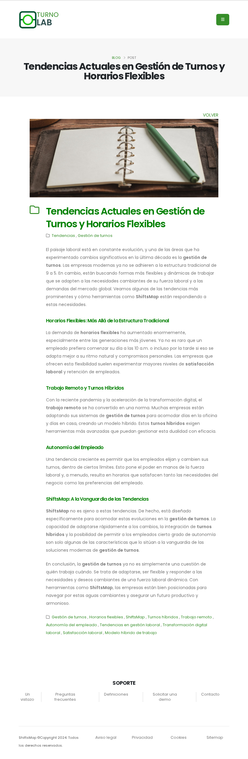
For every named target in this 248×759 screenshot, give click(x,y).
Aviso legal (105, 737)
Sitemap (215, 737)
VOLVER (210, 115)
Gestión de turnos (95, 235)
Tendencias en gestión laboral (130, 624)
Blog (116, 57)
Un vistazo (27, 697)
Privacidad (142, 737)
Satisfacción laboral (82, 632)
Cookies (179, 737)
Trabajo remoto (196, 617)
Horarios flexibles (106, 617)
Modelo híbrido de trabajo (131, 632)
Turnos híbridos (163, 617)
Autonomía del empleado (71, 624)
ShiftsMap (135, 617)
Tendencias (63, 235)
